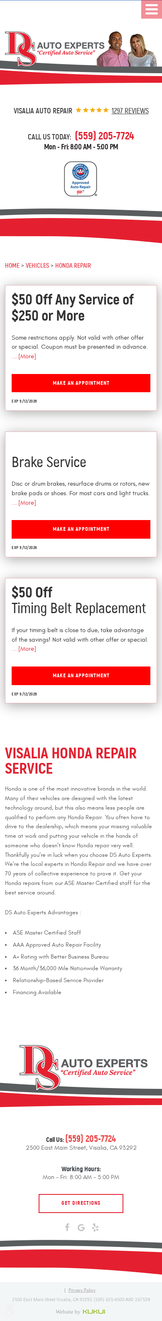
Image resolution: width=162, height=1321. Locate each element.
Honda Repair (73, 265)
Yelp (95, 1227)
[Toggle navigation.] (151, 9)
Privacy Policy (82, 1290)
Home (12, 265)
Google (81, 1227)
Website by (81, 1311)
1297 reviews (130, 110)
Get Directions (81, 1202)
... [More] (24, 356)
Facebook (66, 1227)
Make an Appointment (81, 382)
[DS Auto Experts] (81, 49)
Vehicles (37, 265)
